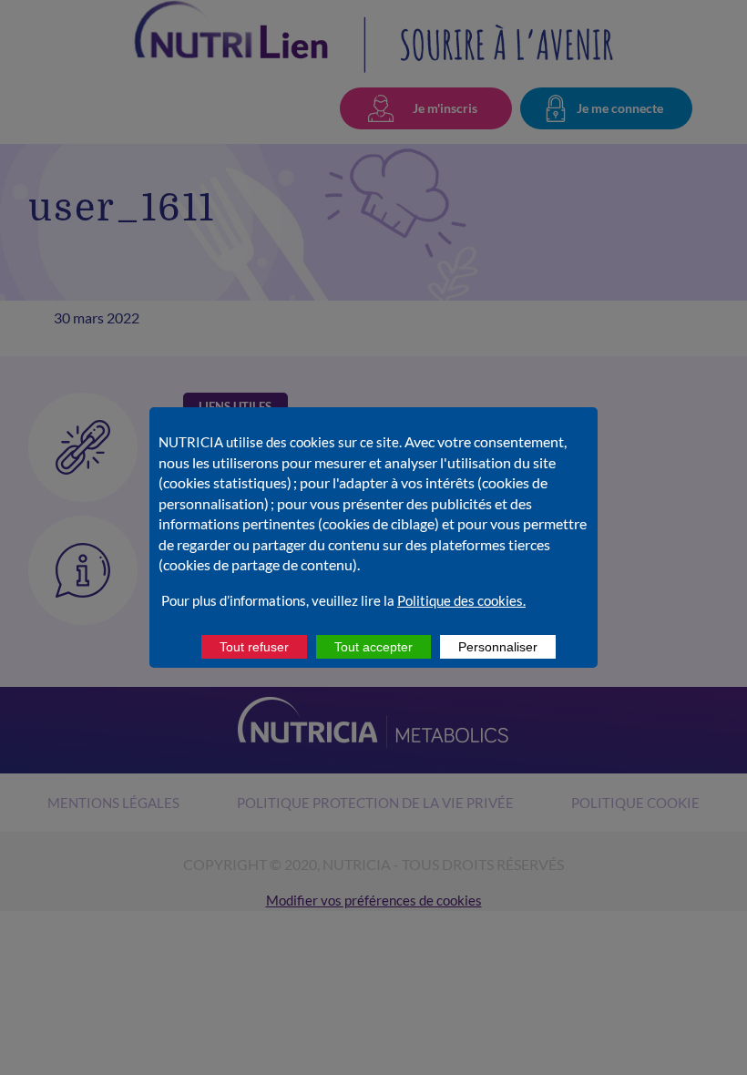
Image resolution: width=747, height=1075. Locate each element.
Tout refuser (254, 647)
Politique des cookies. (461, 600)
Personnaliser (497, 647)
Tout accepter (373, 647)
